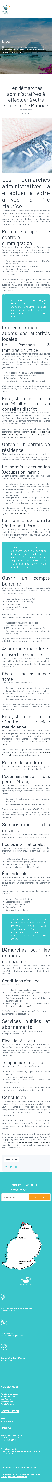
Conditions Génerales (30, 1474)
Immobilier (5, 1418)
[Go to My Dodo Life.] (3, 47)
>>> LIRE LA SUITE (8, 1454)
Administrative (7, 1421)
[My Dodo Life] (6, 9)
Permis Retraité (7, 1404)
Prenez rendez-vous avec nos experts (33, 1142)
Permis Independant (9, 1396)
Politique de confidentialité (14, 1476)
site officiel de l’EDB (21, 513)
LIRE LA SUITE (10, 1440)
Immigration (11, 1159)
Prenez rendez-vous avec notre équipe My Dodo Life (26, 433)
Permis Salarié (7, 1401)
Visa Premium (6, 1399)
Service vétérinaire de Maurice (19, 1006)
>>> (2, 1440)
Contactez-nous (9, 1474)
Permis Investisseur (9, 1394)
